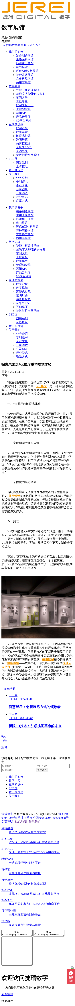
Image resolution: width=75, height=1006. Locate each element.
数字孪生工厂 (24, 105)
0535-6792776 (32, 45)
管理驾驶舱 (23, 109)
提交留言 (42, 770)
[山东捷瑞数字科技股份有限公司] (37, 18)
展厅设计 (14, 495)
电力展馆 (22, 67)
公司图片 (22, 189)
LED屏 (13, 158)
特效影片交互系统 (27, 154)
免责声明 (7, 821)
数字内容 (14, 86)
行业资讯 (22, 197)
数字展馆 (13, 663)
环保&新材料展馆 (27, 70)
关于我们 (14, 174)
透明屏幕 (22, 139)
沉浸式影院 (23, 135)
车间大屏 (22, 97)
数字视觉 (22, 132)
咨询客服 (7, 994)
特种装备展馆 (24, 74)
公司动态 (22, 193)
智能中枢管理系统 (27, 90)
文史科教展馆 (24, 78)
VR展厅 (41, 386)
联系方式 (22, 200)
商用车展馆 (23, 82)
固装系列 (22, 162)
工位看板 (22, 101)
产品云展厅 (23, 116)
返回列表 (8, 688)
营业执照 (23, 817)
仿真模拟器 (23, 143)
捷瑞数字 (48, 659)
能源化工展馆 (24, 63)
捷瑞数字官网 (14, 45)
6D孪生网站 (23, 120)
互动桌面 (22, 151)
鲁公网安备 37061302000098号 (49, 817)
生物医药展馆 (24, 59)
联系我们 (34, 821)
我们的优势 (16, 170)
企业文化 (22, 185)
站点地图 (21, 821)
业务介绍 (22, 177)
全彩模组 (22, 166)
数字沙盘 (22, 128)
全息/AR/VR (24, 147)
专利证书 (22, 181)
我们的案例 (16, 51)
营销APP (21, 112)
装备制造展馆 (24, 55)
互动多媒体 (16, 124)
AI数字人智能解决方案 (30, 93)
